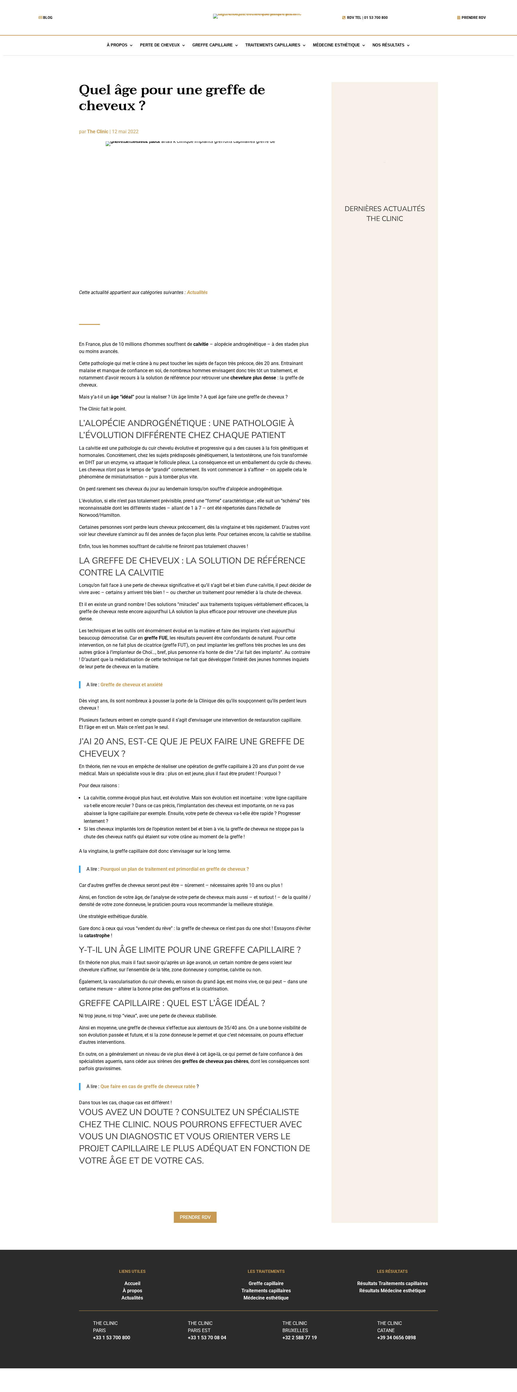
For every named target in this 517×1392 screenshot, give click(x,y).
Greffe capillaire (212, 45)
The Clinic (97, 131)
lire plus (356, 281)
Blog (47, 18)
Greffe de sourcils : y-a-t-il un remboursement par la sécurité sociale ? (383, 603)
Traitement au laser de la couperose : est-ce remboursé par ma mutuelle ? (385, 337)
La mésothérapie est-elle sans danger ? (383, 682)
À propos (117, 45)
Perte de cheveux (160, 45)
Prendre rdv (195, 1217)
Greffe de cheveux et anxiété (132, 684)
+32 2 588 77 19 (299, 1337)
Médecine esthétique (336, 45)
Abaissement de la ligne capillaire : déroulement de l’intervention (379, 510)
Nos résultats (388, 45)
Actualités (197, 292)
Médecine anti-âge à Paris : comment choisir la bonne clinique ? (382, 423)
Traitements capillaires (272, 45)
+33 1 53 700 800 (111, 1337)
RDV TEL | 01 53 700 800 (367, 18)
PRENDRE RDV (474, 18)
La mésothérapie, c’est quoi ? (376, 258)
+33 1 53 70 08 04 (207, 1337)
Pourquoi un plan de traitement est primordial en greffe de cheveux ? (175, 869)
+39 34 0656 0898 (396, 1337)
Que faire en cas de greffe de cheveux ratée (148, 1086)
